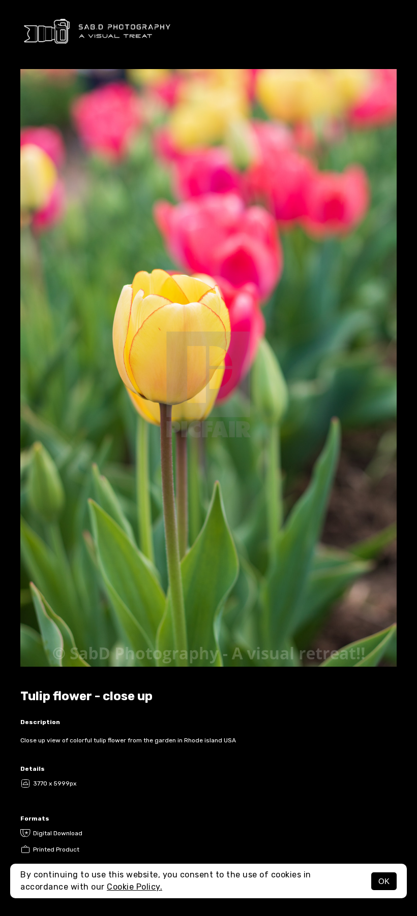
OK (384, 881)
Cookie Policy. (134, 887)
